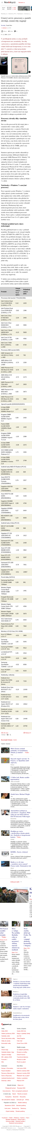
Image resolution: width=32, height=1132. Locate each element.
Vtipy (12, 754)
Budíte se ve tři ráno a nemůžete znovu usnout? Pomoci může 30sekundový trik (21, 864)
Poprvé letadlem (6, 1070)
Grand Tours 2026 (22, 1043)
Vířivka (27, 1099)
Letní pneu (8, 1108)
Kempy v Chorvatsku (7, 1068)
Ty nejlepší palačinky (23, 1049)
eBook (5, 31)
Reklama (16, 1117)
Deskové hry (15, 1108)
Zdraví (12, 868)
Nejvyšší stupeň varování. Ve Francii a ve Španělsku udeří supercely (20, 761)
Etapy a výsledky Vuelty (23, 1033)
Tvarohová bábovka (22, 1057)
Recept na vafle (21, 1059)
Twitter (11, 1117)
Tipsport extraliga (6, 1054)
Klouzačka (23, 1096)
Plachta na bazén (22, 1094)
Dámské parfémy (21, 1105)
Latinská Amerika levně (7, 1078)
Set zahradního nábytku (8, 1099)
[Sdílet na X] (10, 735)
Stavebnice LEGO (10, 1105)
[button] (16, 65)
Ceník (15, 740)
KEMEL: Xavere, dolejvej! (19, 852)
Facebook (4, 1117)
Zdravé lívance (21, 1054)
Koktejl (12, 839)
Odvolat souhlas (20, 1121)
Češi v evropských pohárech (20, 1091)
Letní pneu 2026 (21, 1068)
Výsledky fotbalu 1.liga (7, 1052)
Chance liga (4, 1049)
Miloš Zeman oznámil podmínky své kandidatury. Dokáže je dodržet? (19, 750)
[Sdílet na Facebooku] (8, 735)
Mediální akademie (11, 1119)
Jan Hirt (19, 1036)
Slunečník (15, 1096)
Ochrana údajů (10, 1121)
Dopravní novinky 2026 (23, 1073)
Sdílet (11, 31)
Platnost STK (20, 1080)
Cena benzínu (7, 1091)
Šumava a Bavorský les (8, 1073)
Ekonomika (13, 818)
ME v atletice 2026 (6, 1057)
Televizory (23, 1108)
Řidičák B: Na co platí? (23, 1075)
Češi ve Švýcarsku (6, 1075)
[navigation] (2, 2)
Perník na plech (21, 1062)
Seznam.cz (21, 2)
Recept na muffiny (22, 1052)
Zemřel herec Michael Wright (20, 794)
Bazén (14, 1094)
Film (12, 796)
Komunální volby (6, 1043)
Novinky (3, 25)
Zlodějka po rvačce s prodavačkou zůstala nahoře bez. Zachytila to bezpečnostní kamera (20, 834)
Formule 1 (4, 1059)
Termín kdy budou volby (8, 1038)
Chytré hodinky (10, 1111)
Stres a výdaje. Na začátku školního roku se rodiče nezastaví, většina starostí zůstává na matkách (16, 939)
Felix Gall (19, 1041)
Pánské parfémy (20, 1111)
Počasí (12, 764)
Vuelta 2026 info (21, 1031)
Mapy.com (20, 1085)
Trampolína (8, 1096)
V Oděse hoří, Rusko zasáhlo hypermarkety (20, 778)
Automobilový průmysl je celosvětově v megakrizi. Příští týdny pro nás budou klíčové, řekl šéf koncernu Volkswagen (20, 813)
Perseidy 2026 (21, 1088)
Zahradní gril (20, 1099)
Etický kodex (21, 1119)
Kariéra (22, 1117)
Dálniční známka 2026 (23, 1070)
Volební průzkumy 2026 (8, 1033)
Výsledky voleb (5, 1036)
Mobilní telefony (22, 1102)
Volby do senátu (5, 1041)
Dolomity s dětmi (6, 1080)
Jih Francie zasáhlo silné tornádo (4, 931)
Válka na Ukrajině (15, 781)
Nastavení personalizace (16, 1123)
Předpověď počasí (10, 1088)
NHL (2, 1062)
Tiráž (27, 1117)
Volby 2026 (4, 1031)
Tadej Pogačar (21, 1038)
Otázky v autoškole (22, 1078)
